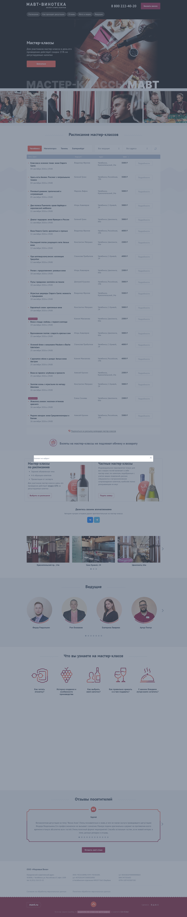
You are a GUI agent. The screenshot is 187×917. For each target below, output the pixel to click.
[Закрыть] (150, 457)
